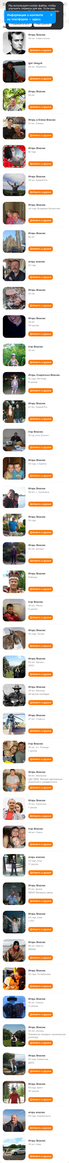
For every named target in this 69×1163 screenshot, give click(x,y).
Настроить (42, 23)
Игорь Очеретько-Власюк (44, 375)
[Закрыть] (51, 15)
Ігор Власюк (35, 346)
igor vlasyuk (35, 63)
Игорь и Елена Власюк (42, 119)
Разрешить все (20, 23)
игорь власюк (36, 261)
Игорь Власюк (36, 34)
